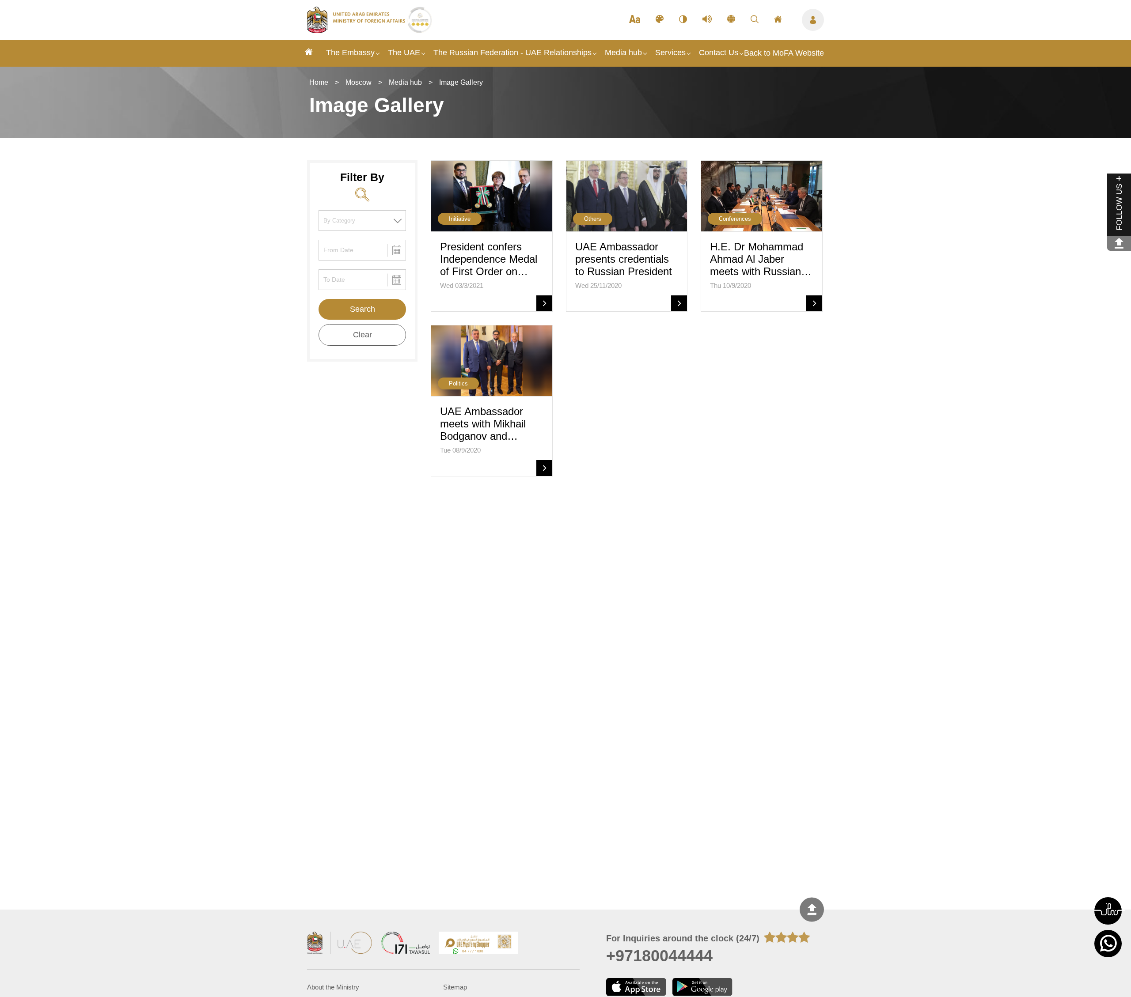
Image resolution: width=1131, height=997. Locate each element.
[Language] (731, 20)
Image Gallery (461, 82)
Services (670, 52)
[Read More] (544, 303)
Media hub (623, 52)
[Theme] (660, 20)
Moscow (358, 82)
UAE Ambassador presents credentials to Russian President (623, 259)
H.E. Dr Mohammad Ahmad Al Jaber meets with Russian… (761, 259)
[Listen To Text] (707, 20)
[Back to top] (812, 910)
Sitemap (455, 987)
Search (362, 309)
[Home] (308, 53)
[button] (1108, 911)
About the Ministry (333, 987)
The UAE (404, 52)
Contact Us (718, 52)
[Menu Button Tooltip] (813, 20)
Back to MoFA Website (784, 53)
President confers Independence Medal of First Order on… (488, 259)
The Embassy (350, 52)
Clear (362, 334)
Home (318, 82)
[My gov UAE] (405, 943)
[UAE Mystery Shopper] (478, 943)
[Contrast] (683, 20)
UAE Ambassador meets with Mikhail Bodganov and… (483, 423)
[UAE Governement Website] (340, 943)
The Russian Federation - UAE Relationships (512, 52)
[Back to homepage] (357, 30)
